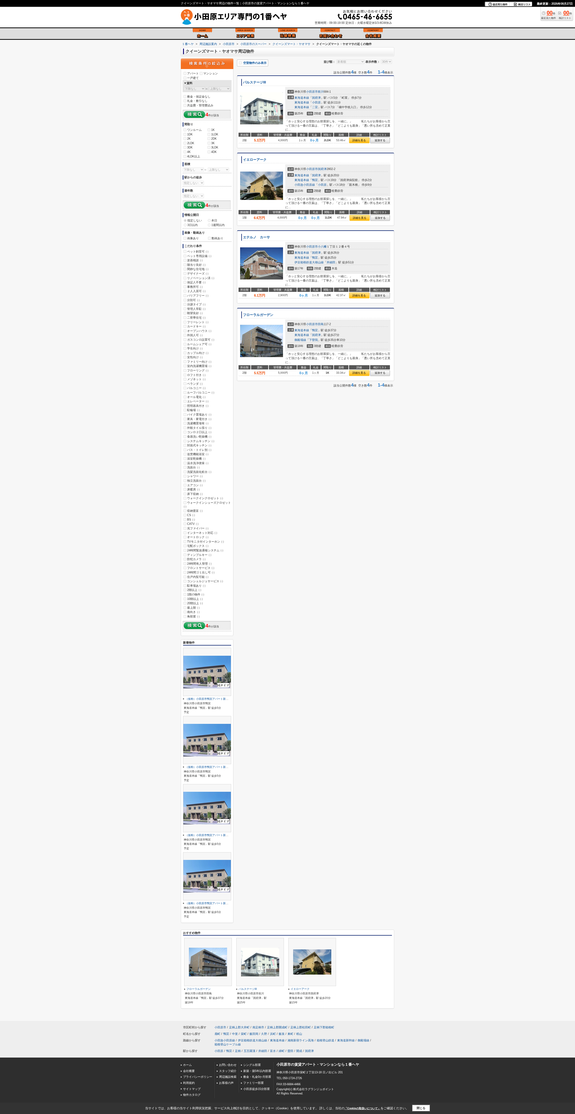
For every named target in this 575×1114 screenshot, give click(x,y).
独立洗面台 (196, 480)
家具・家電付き (199, 419)
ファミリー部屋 (253, 1083)
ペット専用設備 (199, 256)
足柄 (238, 1051)
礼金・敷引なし (197, 101)
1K (213, 130)
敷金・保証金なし (198, 96)
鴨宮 (315, 180)
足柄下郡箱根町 (324, 1027)
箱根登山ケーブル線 (228, 1044)
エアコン (195, 485)
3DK (190, 147)
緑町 (282, 1051)
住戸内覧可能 (197, 577)
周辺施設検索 (228, 1076)
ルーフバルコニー (200, 392)
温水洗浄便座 (197, 463)
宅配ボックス (197, 546)
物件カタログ (192, 1094)
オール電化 (196, 397)
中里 (235, 1034)
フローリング (197, 370)
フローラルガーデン (258, 315)
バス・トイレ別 (199, 450)
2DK (214, 138)
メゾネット (196, 379)
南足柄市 (258, 1027)
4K (189, 152)
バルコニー (196, 388)
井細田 (331, 262)
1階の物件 (195, 594)
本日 (214, 220)
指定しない (194, 220)
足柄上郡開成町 (277, 1027)
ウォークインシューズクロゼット (207, 504)
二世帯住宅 (196, 317)
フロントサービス (200, 568)
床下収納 (195, 494)
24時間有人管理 (199, 563)
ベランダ (195, 383)
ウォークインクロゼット (205, 498)
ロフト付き (196, 375)
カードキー (196, 326)
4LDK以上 (193, 156)
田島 (321, 324)
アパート (193, 73)
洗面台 (193, 467)
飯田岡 (254, 1034)
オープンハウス (199, 331)
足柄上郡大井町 (239, 1027)
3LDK (214, 147)
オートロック (197, 537)
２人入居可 (196, 291)
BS (191, 519)
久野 (264, 1034)
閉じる (421, 1108)
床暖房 (193, 489)
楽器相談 (195, 260)
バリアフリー (197, 295)
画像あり (193, 238)
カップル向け (197, 353)
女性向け (195, 357)
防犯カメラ (196, 559)
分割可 (193, 300)
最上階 (193, 607)
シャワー (195, 476)
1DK (190, 134)
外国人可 (195, 335)
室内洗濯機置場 (199, 366)
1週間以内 (218, 225)
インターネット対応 (202, 533)
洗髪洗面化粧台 (199, 472)
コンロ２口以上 (199, 432)
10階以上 (195, 599)
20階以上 (195, 603)
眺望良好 (195, 313)
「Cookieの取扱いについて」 (362, 1108)
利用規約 (189, 1083)
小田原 (316, 102)
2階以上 (194, 590)
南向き (193, 612)
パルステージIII (254, 82)
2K (189, 138)
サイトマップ (192, 1089)
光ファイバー (197, 528)
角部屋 (193, 616)
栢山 (299, 1034)
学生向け (195, 348)
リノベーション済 (200, 278)
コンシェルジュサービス (205, 581)
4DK (214, 152)
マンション (210, 73)
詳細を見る (359, 140)
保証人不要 (196, 282)
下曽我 (313, 340)
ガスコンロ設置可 (200, 339)
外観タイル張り (199, 427)
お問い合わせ (228, 1065)
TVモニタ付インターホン (205, 541)
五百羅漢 (249, 1051)
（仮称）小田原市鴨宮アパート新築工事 (209, 698)
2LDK (190, 143)
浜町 (273, 1034)
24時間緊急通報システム (205, 550)
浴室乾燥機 (196, 458)
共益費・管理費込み (200, 105)
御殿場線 (300, 340)
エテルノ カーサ (256, 237)
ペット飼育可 (197, 251)
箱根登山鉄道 (325, 1040)
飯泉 (282, 1034)
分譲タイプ (196, 304)
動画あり (217, 238)
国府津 (316, 97)
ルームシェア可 (199, 344)
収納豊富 (195, 510)
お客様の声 (226, 1083)
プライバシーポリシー (197, 1076)
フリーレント (197, 322)
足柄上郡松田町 (300, 1027)
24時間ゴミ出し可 (201, 572)
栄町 (244, 1034)
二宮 (315, 107)
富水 (273, 1051)
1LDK (214, 134)
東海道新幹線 (346, 1040)
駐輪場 (193, 410)
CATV (193, 524)
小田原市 (312, 91)
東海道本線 (301, 97)
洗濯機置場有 (197, 423)
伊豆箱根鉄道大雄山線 (309, 262)
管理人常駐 (196, 309)
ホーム (187, 1065)
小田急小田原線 (304, 184)
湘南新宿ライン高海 (301, 1040)
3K (213, 143)
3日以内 (192, 225)
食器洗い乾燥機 (199, 436)
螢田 (290, 1051)
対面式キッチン (199, 445)
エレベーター (197, 401)
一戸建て (193, 78)
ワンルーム (194, 130)
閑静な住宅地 (197, 269)
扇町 (217, 1034)
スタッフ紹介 (228, 1071)
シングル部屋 (252, 1065)
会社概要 (189, 1071)
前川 (321, 91)
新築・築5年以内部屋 (257, 1071)
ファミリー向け (199, 361)
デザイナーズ (197, 273)
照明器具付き (197, 405)
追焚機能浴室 (197, 454)
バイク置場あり (199, 414)
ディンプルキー (199, 555)
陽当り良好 (196, 264)
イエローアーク (255, 159)
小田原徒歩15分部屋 (256, 1089)
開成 (299, 1051)
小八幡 (322, 246)
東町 (290, 1034)
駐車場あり (196, 585)
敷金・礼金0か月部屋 (257, 1076)
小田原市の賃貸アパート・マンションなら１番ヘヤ (317, 1064)
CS (191, 515)
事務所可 (195, 287)
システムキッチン (200, 441)
